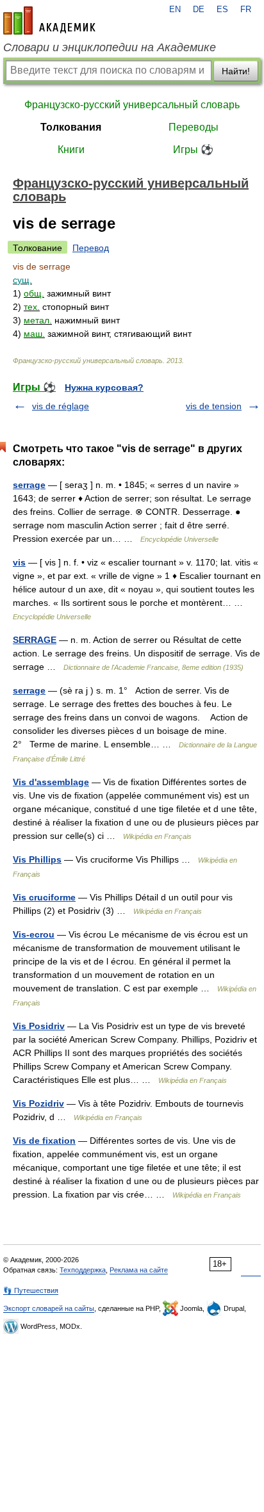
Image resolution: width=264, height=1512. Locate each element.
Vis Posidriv (39, 1026)
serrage (29, 485)
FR (245, 9)
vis (19, 562)
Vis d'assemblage (51, 782)
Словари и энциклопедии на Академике (109, 47)
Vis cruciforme (44, 897)
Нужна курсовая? (104, 387)
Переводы (194, 127)
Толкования (70, 127)
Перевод (90, 248)
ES (222, 9)
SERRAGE (34, 640)
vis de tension (214, 406)
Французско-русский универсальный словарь (132, 104)
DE (198, 9)
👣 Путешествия (30, 1290)
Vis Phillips (37, 859)
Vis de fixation (44, 1140)
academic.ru (49, 20)
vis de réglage (60, 406)
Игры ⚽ (193, 149)
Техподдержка (83, 1270)
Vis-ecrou (33, 934)
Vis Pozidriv (38, 1103)
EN (175, 9)
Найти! (236, 71)
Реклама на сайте (139, 1270)
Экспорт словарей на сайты (48, 1308)
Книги (71, 149)
